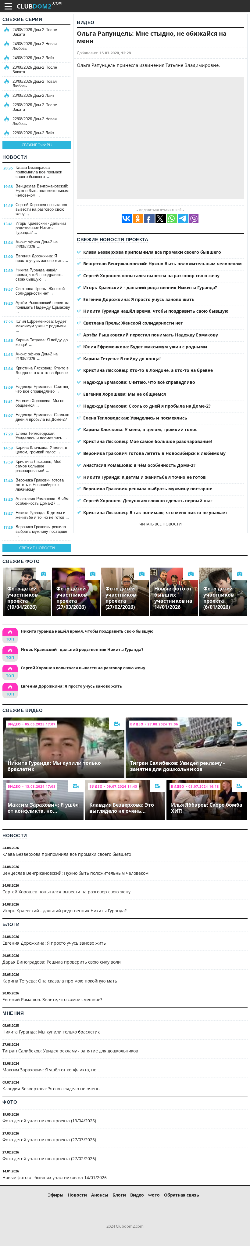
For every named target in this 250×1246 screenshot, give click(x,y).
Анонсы (99, 1195)
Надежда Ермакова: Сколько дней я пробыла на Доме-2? (42, 419)
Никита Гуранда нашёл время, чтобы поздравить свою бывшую (39, 275)
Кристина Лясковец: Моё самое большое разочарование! (38, 466)
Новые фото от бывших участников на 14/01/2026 (54, 1177)
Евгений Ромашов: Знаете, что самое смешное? (52, 999)
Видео (86, 22)
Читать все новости (160, 524)
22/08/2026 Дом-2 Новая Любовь (34, 121)
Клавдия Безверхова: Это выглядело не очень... (52, 1089)
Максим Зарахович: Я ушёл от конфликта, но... (51, 1070)
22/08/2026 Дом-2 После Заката (34, 107)
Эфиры (55, 1195)
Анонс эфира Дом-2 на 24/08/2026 (37, 244)
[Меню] (8, 6)
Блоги (11, 924)
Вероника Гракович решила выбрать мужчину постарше (41, 531)
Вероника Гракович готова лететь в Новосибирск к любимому (40, 485)
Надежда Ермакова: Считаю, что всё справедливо (42, 389)
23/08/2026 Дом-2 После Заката (34, 69)
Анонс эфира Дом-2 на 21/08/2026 (37, 356)
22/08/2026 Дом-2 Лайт (33, 133)
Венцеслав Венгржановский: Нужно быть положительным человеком (42, 191)
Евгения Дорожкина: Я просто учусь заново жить (42, 258)
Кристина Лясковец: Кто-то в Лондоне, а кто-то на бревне (42, 373)
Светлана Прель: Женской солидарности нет (40, 291)
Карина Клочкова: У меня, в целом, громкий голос (41, 449)
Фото (9, 1102)
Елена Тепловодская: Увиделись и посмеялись (41, 435)
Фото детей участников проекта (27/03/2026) (49, 1139)
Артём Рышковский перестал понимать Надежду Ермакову (43, 307)
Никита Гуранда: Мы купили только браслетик (51, 1032)
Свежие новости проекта (112, 239)
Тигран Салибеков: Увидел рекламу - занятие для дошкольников (70, 1051)
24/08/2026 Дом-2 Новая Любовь (34, 46)
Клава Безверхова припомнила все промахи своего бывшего (39, 172)
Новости (14, 157)
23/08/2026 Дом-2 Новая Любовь (34, 83)
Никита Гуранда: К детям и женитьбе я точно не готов (43, 515)
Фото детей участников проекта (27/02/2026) (49, 1158)
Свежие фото (21, 561)
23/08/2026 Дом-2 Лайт (33, 95)
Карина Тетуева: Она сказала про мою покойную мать (59, 981)
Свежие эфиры (37, 144)
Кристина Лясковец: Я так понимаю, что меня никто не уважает (155, 512)
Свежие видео (22, 710)
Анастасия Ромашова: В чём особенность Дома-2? (42, 501)
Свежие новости (37, 547)
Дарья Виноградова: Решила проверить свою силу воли (61, 962)
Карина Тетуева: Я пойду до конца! (42, 342)
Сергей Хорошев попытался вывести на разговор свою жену (41, 209)
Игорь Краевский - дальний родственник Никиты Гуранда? (41, 228)
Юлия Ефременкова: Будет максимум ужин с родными (41, 326)
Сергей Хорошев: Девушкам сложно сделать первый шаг (147, 500)
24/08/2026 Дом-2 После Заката (34, 32)
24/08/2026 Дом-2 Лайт (33, 58)
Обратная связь (181, 1195)
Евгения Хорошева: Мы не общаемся (40, 403)
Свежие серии (22, 19)
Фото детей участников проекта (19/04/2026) (49, 1121)
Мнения (13, 1013)
